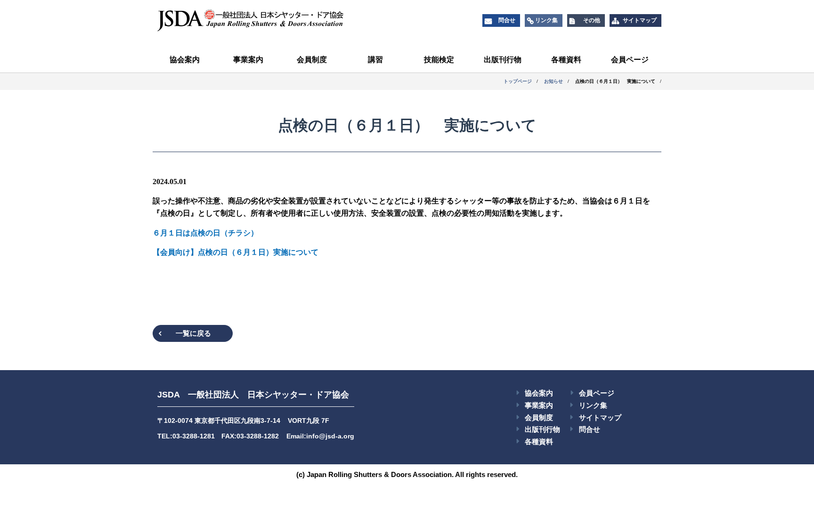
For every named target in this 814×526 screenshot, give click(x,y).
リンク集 (593, 405)
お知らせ (553, 81)
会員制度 (312, 60)
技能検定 (439, 60)
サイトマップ (600, 417)
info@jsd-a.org (330, 436)
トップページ (518, 81)
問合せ (589, 429)
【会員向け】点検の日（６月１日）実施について (235, 252)
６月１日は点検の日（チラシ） (205, 233)
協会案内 (185, 60)
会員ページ (630, 60)
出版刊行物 (502, 60)
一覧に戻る (193, 333)
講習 (375, 60)
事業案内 (248, 60)
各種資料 (566, 60)
